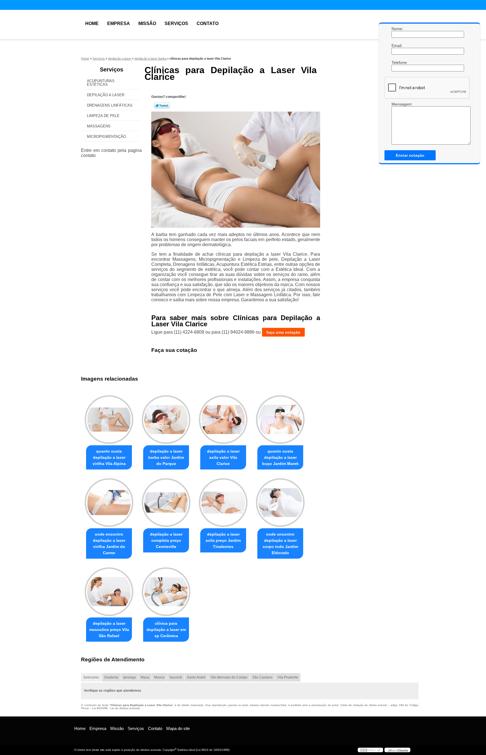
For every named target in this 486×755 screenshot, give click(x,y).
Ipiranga (129, 677)
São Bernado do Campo (229, 677)
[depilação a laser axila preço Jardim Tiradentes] (223, 502)
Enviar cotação (410, 155)
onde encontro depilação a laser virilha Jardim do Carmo (109, 543)
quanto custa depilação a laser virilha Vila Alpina (109, 457)
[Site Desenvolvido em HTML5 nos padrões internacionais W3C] (370, 750)
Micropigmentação (106, 136)
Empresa (118, 23)
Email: (397, 45)
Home (92, 23)
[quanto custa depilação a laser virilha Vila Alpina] (109, 419)
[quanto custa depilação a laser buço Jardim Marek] (280, 419)
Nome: (397, 28)
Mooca (159, 677)
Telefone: (397, 62)
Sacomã (175, 677)
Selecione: (91, 677)
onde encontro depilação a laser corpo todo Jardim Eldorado (280, 543)
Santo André (196, 677)
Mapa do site (178, 728)
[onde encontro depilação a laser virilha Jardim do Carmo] (109, 502)
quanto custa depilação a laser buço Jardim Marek (280, 457)
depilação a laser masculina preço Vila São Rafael (109, 629)
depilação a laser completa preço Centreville (166, 540)
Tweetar (162, 105)
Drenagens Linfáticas (109, 105)
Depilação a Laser (105, 95)
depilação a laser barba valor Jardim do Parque (166, 457)
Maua (145, 677)
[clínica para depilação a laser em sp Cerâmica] (166, 591)
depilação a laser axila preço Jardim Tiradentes (223, 540)
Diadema (111, 677)
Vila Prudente (287, 677)
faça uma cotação (283, 332)
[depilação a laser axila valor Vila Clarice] (223, 419)
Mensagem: (397, 123)
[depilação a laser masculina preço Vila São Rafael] (109, 591)
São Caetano (262, 677)
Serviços (176, 23)
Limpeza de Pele (103, 116)
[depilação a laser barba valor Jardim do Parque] (166, 419)
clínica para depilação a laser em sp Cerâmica (166, 629)
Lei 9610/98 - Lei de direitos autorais (116, 708)
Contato (208, 23)
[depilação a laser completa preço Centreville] (166, 502)
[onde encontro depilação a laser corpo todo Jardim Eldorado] (280, 502)
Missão (147, 23)
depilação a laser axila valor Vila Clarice (223, 457)
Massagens (99, 126)
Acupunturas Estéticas (100, 83)
